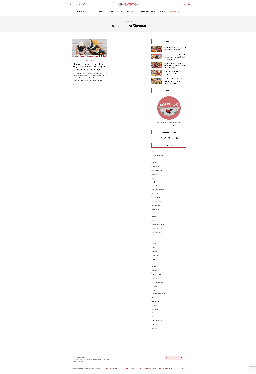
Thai (153, 313)
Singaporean (156, 297)
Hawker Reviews (157, 228)
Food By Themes (157, 201)
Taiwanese (155, 309)
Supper (154, 305)
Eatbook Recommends (159, 190)
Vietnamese (155, 324)
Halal (153, 220)
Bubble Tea (155, 159)
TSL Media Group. (111, 368)
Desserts (155, 186)
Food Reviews (81, 11)
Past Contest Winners (150, 368)
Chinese (154, 174)
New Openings (156, 278)
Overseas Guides (147, 11)
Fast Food (155, 193)
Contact (139, 368)
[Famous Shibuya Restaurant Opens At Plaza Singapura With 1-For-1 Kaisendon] (157, 65)
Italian (154, 243)
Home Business (157, 232)
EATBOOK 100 (174, 11)
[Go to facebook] (70, 4)
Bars (153, 151)
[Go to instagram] (75, 4)
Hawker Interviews (158, 224)
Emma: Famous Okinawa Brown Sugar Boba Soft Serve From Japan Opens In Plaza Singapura (90, 66)
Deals (153, 182)
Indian (154, 236)
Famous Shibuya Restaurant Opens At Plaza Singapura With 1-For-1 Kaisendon (175, 65)
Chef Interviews (157, 170)
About (126, 368)
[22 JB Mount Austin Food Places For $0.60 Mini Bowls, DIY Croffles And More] (157, 81)
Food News (130, 11)
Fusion (154, 217)
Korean (154, 263)
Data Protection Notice (165, 368)
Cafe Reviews (156, 166)
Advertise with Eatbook (174, 358)
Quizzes (154, 286)
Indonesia (155, 240)
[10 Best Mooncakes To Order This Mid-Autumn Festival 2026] (157, 49)
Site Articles (156, 301)
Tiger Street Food (157, 320)
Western (154, 328)
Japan (153, 247)
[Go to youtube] (80, 4)
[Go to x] (66, 4)
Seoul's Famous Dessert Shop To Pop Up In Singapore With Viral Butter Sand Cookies (175, 57)
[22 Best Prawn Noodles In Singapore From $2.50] (157, 73)
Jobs (132, 368)
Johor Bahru (156, 255)
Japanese (155, 251)
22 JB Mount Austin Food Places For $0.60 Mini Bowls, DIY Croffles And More (174, 81)
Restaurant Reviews (158, 294)
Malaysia (155, 270)
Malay (154, 267)
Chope (154, 178)
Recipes (162, 11)
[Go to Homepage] (128, 4)
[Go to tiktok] (84, 4)
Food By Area (156, 197)
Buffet (154, 163)
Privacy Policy (180, 368)
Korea (154, 259)
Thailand (154, 317)
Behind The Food (114, 11)
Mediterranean (157, 274)
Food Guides (98, 11)
